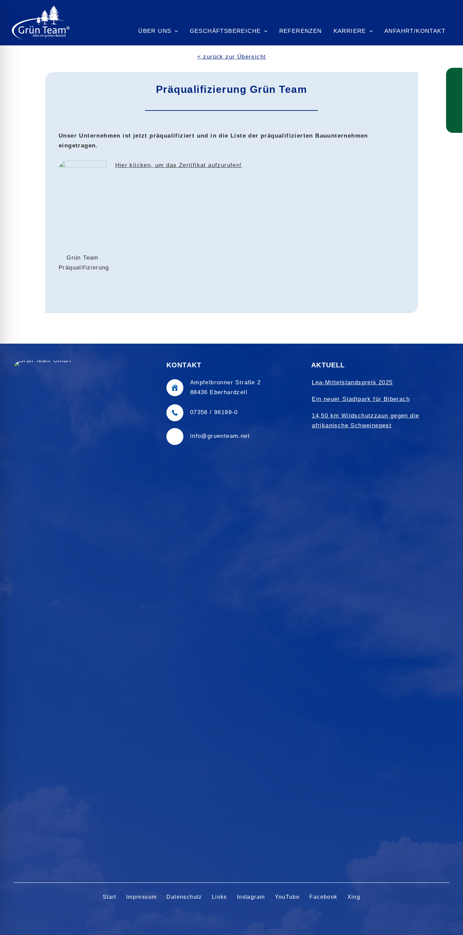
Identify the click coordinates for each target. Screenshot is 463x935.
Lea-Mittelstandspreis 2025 (352, 382)
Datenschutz (184, 897)
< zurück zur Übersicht (231, 57)
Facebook (323, 897)
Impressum (141, 897)
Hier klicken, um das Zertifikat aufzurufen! (178, 165)
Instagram (251, 897)
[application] (174, 31)
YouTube (287, 897)
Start (109, 897)
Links (219, 897)
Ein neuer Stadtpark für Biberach (361, 399)
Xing (354, 897)
